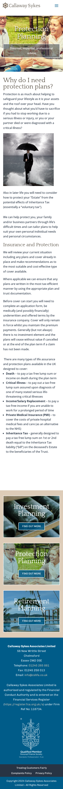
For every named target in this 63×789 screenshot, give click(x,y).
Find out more (31, 526)
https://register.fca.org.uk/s (23, 704)
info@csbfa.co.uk (35, 675)
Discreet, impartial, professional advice (31, 51)
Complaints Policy (21, 773)
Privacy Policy (44, 773)
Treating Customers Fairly (31, 768)
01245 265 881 (39, 665)
